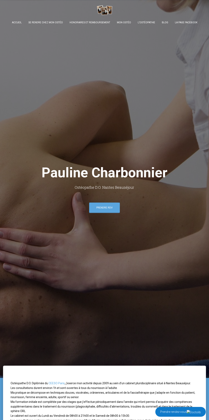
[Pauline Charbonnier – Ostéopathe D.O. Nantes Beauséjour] (104, 10)
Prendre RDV (104, 207)
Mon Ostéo (124, 22)
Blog (165, 22)
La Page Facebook (186, 22)
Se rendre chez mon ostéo (45, 22)
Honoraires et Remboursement (90, 22)
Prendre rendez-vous (173, 411)
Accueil (17, 22)
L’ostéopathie (146, 22)
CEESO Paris (57, 383)
